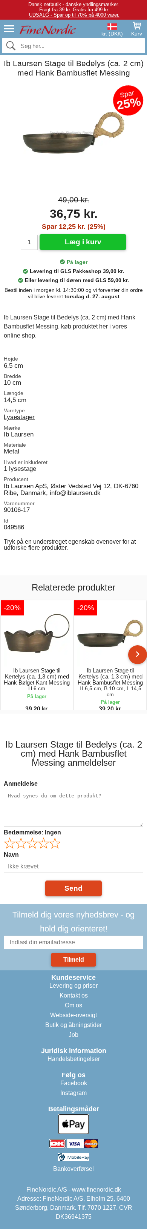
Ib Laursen (19, 434)
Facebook (73, 1083)
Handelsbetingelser (73, 1059)
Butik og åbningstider (73, 1025)
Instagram (73, 1093)
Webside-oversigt (73, 1015)
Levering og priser (73, 985)
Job (73, 1035)
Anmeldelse (21, 783)
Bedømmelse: (32, 832)
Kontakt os (74, 995)
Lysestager (19, 417)
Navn (11, 854)
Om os (73, 1005)
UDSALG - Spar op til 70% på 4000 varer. (74, 15)
